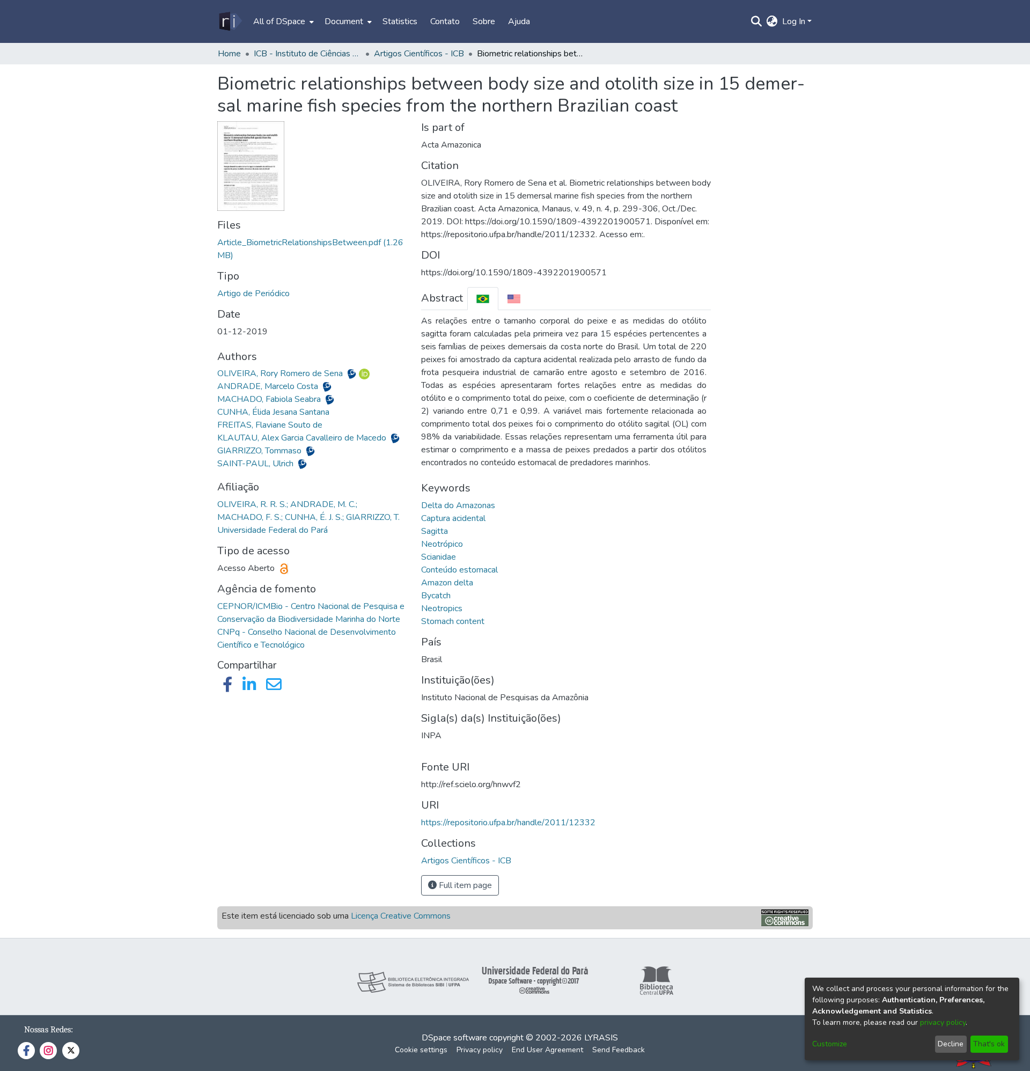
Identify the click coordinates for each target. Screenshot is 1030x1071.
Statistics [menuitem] (399, 21)
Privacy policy (480, 1050)
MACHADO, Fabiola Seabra (270, 399)
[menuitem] (282, 21)
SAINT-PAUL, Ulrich (256, 464)
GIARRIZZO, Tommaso (260, 451)
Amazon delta (447, 583)
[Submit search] (756, 21)
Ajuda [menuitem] (519, 21)
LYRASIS (601, 1038)
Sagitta (434, 531)
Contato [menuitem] (445, 21)
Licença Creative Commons (401, 916)
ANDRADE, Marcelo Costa (268, 386)
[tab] (482, 298)
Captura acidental (453, 518)
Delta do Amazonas (458, 505)
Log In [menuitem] (793, 21)
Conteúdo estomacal (459, 570)
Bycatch (436, 595)
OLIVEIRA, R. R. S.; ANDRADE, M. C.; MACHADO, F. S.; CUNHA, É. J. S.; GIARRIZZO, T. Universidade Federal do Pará (308, 517)
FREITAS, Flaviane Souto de (269, 425)
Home (229, 54)
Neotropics (441, 608)
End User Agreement (547, 1050)
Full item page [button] (464, 885)
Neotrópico (442, 544)
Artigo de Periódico (253, 293)
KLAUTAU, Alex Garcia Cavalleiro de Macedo (302, 438)
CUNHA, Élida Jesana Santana (273, 412)
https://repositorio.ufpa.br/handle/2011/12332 (508, 822)
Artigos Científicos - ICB (419, 54)
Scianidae (438, 557)
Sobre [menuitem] (484, 21)
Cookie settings (421, 1050)
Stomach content (452, 621)
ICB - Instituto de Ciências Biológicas (307, 54)
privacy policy (943, 1022)
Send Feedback (618, 1050)
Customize (829, 1044)
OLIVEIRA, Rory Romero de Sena (281, 373)
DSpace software (454, 1038)
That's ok (989, 1044)
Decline (950, 1044)
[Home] (229, 21)
